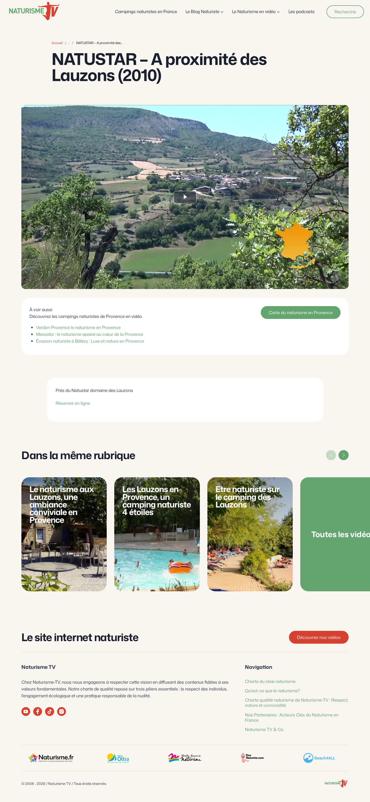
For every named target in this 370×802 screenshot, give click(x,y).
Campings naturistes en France (146, 11)
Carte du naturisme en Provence (300, 312)
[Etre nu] (252, 758)
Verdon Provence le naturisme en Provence (78, 327)
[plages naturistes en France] (319, 758)
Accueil (57, 43)
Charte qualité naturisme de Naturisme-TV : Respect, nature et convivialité (296, 702)
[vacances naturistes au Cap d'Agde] (117, 758)
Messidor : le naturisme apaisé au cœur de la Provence (89, 334)
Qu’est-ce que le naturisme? (272, 690)
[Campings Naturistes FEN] (50, 758)
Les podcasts (301, 11)
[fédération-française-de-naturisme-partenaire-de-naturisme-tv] (185, 758)
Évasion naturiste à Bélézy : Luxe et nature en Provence (90, 341)
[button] (344, 455)
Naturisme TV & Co (264, 729)
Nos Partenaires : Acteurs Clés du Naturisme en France (292, 717)
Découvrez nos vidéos (319, 637)
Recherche (345, 12)
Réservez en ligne (73, 403)
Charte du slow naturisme (270, 681)
